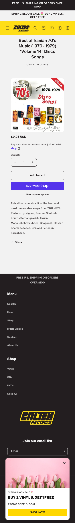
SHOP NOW (37, 512)
